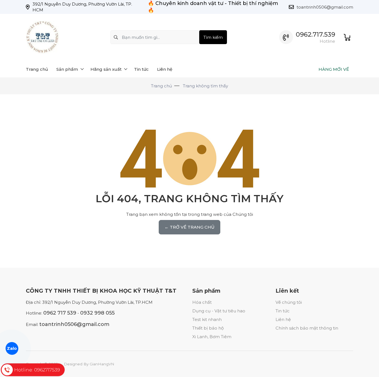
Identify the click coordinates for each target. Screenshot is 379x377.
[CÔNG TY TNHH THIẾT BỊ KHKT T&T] (42, 37)
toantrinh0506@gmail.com (325, 7)
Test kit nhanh (207, 319)
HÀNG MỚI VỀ (334, 69)
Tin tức (283, 310)
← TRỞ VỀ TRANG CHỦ (189, 227)
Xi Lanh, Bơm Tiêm (211, 336)
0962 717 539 (59, 313)
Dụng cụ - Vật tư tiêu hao (218, 310)
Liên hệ (283, 319)
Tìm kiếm (213, 37)
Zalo (12, 348)
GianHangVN (102, 364)
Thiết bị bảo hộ (208, 328)
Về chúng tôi (289, 302)
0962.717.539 (315, 34)
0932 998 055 (97, 313)
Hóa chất (202, 302)
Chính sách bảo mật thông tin (307, 328)
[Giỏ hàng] (347, 37)
